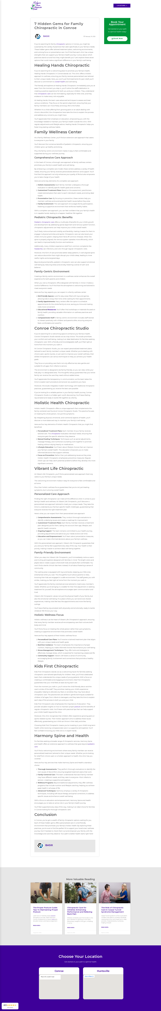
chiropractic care (44, 94)
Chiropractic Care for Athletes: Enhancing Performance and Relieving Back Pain (79, 911)
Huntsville (103, 971)
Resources (52, 310)
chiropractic (60, 44)
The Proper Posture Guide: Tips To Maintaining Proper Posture (45, 910)
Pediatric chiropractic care (44, 222)
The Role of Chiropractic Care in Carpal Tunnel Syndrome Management (112, 910)
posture (77, 707)
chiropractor (55, 434)
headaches (38, 249)
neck (53, 919)
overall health (60, 82)
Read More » (37, 925)
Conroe (59, 971)
